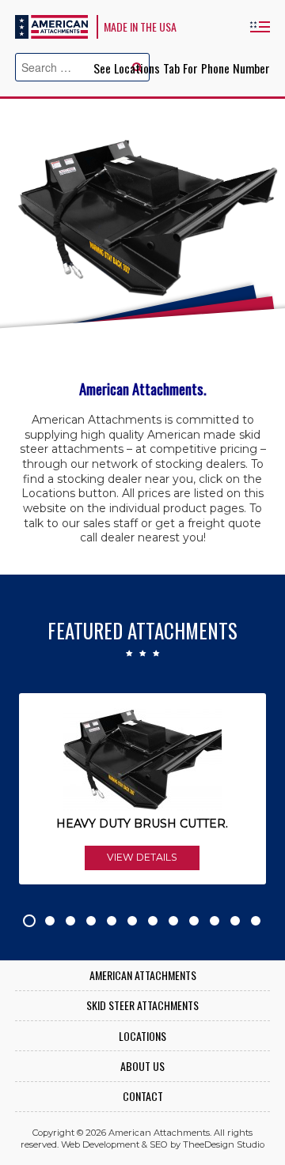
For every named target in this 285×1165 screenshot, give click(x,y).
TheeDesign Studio (223, 1144)
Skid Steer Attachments (142, 1005)
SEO (159, 1144)
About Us (142, 1066)
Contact (143, 1096)
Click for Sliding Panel (259, 26)
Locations (142, 1036)
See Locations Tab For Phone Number (181, 67)
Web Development (100, 1144)
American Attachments (51, 27)
